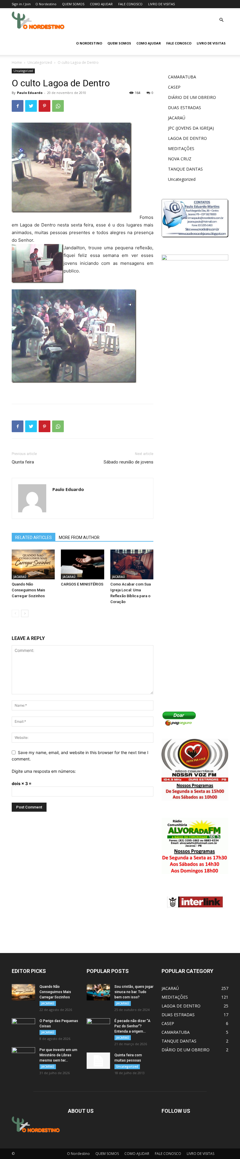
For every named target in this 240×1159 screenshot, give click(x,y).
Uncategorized (40, 62)
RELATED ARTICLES (33, 537)
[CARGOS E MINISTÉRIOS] (82, 564)
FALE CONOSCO (130, 4)
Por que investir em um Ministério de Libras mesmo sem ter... (58, 1055)
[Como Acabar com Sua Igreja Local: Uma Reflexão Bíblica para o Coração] (131, 564)
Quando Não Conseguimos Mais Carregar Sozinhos (28, 590)
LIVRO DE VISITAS (161, 4)
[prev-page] (15, 613)
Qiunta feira (23, 462)
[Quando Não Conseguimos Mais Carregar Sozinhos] (33, 564)
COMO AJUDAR (101, 4)
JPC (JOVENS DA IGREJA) (191, 128)
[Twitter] (31, 106)
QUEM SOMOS (73, 4)
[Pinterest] (44, 106)
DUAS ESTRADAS (184, 107)
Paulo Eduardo (29, 92)
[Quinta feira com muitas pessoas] (98, 1060)
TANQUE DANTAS (185, 169)
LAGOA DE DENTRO (187, 138)
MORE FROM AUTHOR (79, 537)
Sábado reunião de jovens (128, 462)
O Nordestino (45, 4)
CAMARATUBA (182, 77)
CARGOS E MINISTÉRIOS (82, 584)
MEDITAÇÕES (181, 148)
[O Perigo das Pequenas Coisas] (23, 1026)
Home (17, 62)
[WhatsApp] (58, 106)
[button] (221, 20)
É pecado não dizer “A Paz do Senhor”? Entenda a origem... (132, 1026)
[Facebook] (17, 106)
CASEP (174, 87)
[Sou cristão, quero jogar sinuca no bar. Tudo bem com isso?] (98, 992)
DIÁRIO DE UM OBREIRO (192, 97)
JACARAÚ (19, 577)
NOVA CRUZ (179, 159)
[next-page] (24, 613)
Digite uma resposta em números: (44, 771)
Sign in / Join (21, 4)
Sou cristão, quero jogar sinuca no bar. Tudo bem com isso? (133, 992)
